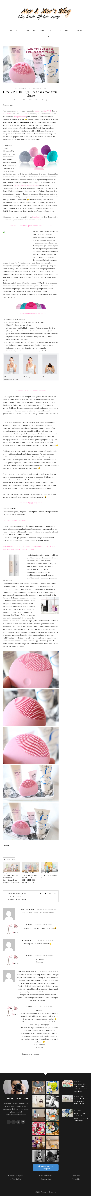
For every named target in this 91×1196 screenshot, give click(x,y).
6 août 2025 (77, 1081)
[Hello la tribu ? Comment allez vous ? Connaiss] (38, 1115)
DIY (61, 30)
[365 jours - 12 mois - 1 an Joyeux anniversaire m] (38, 1156)
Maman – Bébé (31, 30)
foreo (12, 896)
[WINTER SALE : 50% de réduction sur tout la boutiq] (52, 1142)
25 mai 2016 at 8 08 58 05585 (44, 940)
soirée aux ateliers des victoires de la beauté (28, 122)
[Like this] (47, 100)
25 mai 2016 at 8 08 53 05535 (44, 925)
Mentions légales (16, 1175)
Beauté (19, 30)
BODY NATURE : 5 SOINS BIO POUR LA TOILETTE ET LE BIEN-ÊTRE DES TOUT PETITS (30, 877)
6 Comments (38, 100)
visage (23, 899)
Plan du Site (16, 1179)
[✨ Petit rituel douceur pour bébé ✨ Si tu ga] (52, 1087)
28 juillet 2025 (78, 1096)
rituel (18, 899)
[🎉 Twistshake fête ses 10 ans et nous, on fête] (38, 1087)
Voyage (79, 30)
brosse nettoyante (14, 893)
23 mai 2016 (27, 100)
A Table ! (52, 30)
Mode (42, 30)
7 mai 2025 (77, 1111)
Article (19, 88)
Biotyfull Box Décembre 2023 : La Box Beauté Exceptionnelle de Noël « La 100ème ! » (11, 877)
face (24, 893)
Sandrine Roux (27, 909)
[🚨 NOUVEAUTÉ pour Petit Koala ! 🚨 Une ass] (52, 1115)
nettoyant (11, 899)
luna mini (19, 896)
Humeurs (69, 30)
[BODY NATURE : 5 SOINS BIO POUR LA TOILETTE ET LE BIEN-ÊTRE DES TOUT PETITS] (30, 867)
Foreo (23, 514)
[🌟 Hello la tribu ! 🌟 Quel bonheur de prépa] (52, 1128)
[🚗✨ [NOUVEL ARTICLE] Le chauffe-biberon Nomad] (38, 1101)
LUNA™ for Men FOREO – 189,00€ (36, 540)
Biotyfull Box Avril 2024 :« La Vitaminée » (49, 875)
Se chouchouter (38, 88)
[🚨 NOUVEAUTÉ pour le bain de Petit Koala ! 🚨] (52, 1101)
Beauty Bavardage (27, 971)
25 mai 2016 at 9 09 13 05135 (49, 971)
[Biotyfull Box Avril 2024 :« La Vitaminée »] (49, 867)
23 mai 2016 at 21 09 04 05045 (46, 909)
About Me (45, 36)
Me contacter (46, 1175)
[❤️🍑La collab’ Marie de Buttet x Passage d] (38, 1128)
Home (11, 30)
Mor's (19, 100)
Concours (76, 1175)
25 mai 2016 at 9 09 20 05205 (44, 956)
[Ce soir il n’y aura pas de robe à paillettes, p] (52, 1156)
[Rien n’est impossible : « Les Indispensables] (38, 1142)
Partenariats (46, 1179)
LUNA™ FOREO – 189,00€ (19, 535)
